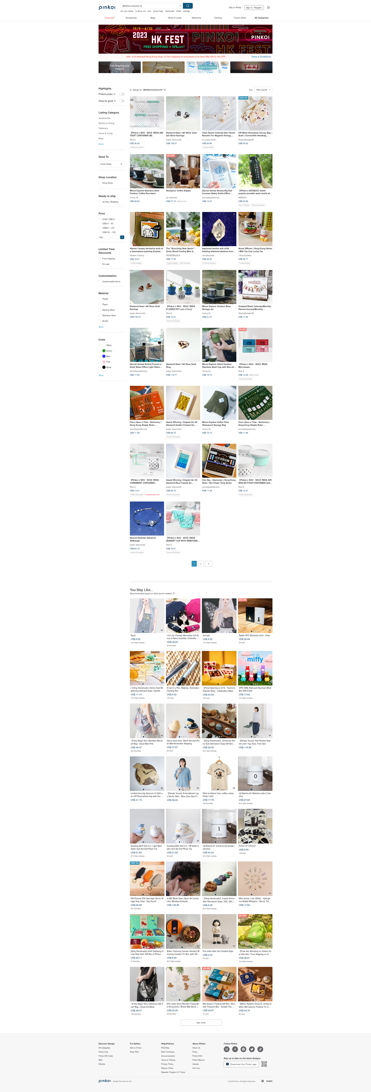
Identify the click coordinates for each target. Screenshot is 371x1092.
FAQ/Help (165, 1048)
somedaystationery (211, 197)
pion (149, 11)
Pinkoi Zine (103, 1052)
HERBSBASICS (173, 255)
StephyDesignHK (246, 139)
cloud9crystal (208, 255)
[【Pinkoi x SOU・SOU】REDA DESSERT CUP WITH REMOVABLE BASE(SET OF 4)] (183, 518)
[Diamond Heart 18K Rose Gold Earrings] (147, 287)
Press (194, 1052)
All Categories (104, 1048)
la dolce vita (141, 11)
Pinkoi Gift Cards (106, 1056)
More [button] (101, 144)
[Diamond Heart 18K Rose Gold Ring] (183, 345)
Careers (195, 1064)
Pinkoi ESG (197, 1056)
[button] (122, 237)
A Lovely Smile (209, 139)
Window (102, 1064)
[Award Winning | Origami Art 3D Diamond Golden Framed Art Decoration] (183, 403)
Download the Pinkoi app (243, 1064)
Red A (133, 139)
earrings (186, 11)
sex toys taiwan (126, 11)
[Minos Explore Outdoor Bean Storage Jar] (219, 287)
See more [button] (201, 1022)
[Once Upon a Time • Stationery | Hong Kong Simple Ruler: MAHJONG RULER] (255, 403)
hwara (178, 11)
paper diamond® (173, 139)
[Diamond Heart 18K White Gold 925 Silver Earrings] (183, 113)
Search (188, 6)
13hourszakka (244, 255)
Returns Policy (167, 1068)
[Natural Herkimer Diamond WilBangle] (147, 518)
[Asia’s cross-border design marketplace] (107, 7)
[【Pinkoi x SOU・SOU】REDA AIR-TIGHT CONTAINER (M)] (147, 113)
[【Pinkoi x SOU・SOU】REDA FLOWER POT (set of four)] (183, 287)
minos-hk (134, 197)
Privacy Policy (167, 1064)
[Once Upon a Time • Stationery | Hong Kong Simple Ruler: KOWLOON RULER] (147, 403)
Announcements (168, 1056)
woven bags (158, 11)
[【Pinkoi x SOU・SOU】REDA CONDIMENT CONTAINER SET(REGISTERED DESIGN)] (147, 461)
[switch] (112, 94)
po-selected (171, 197)
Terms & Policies (168, 1060)
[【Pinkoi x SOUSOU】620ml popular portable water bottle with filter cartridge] (255, 171)
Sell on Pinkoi (235, 7)
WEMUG (242, 197)
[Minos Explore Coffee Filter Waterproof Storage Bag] (219, 403)
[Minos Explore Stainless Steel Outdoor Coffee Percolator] (147, 171)
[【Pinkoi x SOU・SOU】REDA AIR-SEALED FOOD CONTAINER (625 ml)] (255, 461)
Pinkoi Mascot (198, 1060)
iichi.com (196, 1068)
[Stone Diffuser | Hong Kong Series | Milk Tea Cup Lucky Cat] (255, 229)
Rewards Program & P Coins (173, 1072)
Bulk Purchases (167, 1052)
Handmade (169, 11)
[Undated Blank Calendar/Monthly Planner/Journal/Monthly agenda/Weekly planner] (255, 287)
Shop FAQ (134, 1052)
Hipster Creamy (137, 255)
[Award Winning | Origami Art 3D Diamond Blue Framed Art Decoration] (183, 461)
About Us (196, 1048)
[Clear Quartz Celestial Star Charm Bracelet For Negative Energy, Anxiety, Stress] (219, 113)
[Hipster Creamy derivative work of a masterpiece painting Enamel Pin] (147, 229)
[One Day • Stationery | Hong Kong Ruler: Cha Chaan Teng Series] (219, 461)
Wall (100, 1060)
